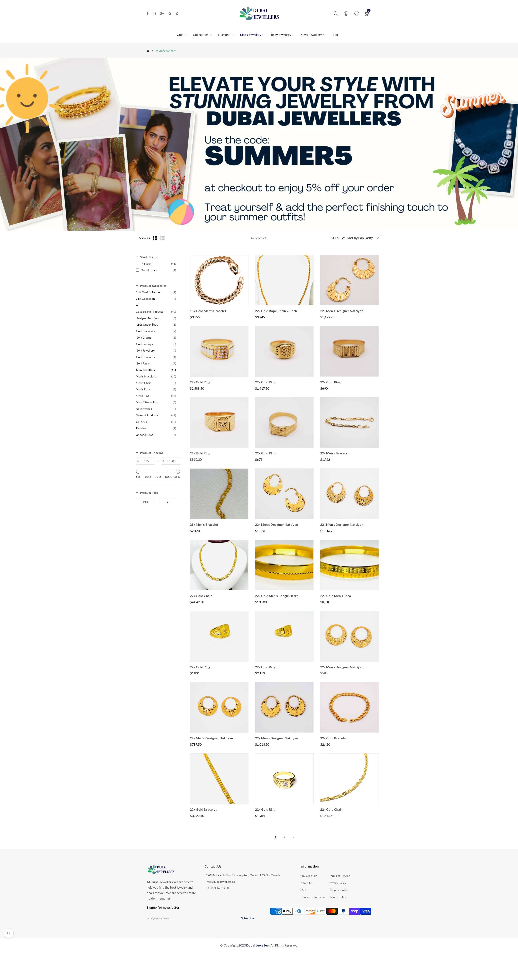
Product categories (153, 285)
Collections (201, 34)
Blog (335, 34)
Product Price (151, 452)
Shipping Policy (338, 890)
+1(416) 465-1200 (217, 888)
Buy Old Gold (308, 875)
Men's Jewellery (251, 34)
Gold (180, 34)
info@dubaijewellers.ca (220, 881)
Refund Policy (337, 897)
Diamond (224, 34)
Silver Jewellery (312, 34)
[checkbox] (157, 264)
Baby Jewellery (281, 34)
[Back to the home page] (148, 50)
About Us (306, 883)
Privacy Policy (337, 883)
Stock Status (149, 257)
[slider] (138, 472)
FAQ (303, 890)
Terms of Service (339, 875)
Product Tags (149, 492)
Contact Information (313, 897)
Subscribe (247, 918)
